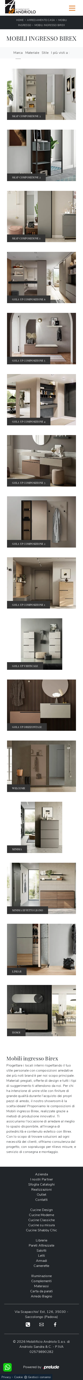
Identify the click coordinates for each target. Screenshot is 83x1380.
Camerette (41, 1265)
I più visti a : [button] (60, 52)
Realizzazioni (41, 1189)
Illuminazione (41, 1276)
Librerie (41, 1240)
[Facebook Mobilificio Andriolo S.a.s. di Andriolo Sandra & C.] (55, 1324)
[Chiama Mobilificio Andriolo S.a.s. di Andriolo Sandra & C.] (27, 1324)
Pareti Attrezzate (41, 1245)
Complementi (41, 1281)
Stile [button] (45, 52)
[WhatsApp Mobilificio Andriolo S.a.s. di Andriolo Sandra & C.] (7, 1367)
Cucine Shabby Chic (41, 1230)
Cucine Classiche (41, 1220)
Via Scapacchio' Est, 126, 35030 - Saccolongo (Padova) (41, 1314)
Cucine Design (41, 1210)
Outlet (41, 1194)
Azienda (41, 1174)
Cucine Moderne (41, 1215)
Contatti (41, 1199)
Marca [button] (18, 52)
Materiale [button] (32, 52)
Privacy (6, 1377)
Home (20, 20)
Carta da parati (41, 1291)
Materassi (41, 1286)
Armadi (41, 1260)
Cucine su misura (41, 1225)
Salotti (42, 1250)
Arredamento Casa (41, 20)
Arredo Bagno (41, 1296)
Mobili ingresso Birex (49, 25)
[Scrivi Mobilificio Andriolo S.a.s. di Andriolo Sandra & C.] (41, 1324)
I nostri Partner (41, 1179)
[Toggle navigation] (72, 8)
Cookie (18, 1377)
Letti (41, 1255)
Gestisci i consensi (39, 1377)
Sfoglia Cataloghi (41, 1184)
